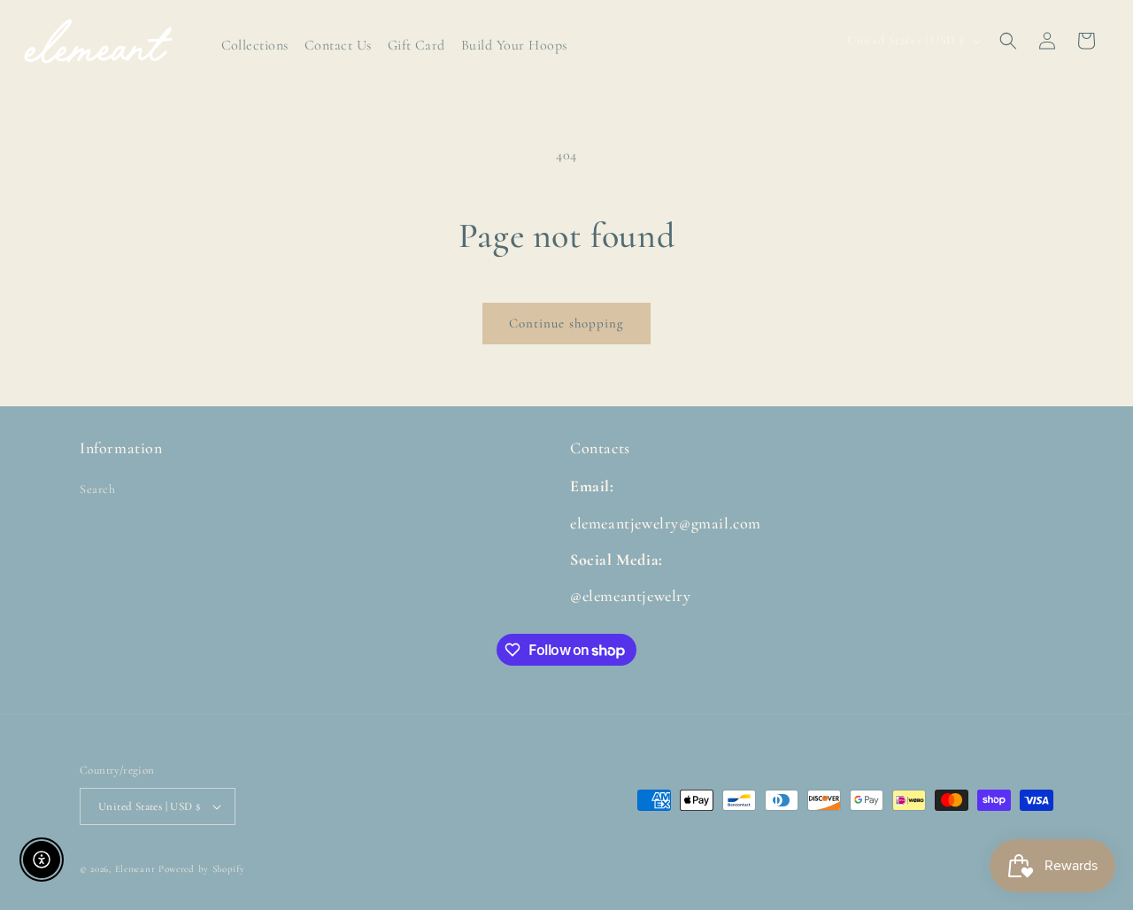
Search (98, 489)
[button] (1008, 40)
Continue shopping (566, 323)
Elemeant (135, 869)
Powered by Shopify (201, 869)
